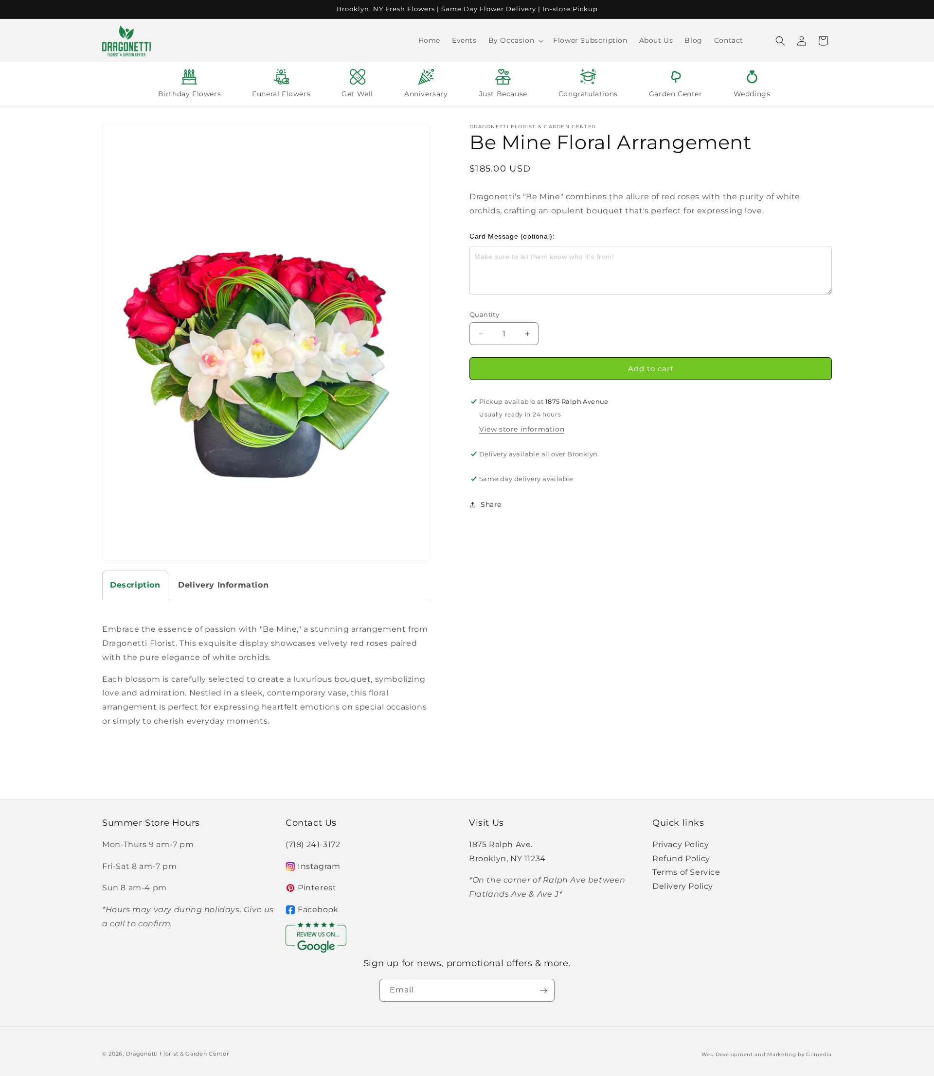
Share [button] (491, 504)
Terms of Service (686, 872)
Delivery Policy (682, 886)
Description (135, 585)
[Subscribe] (543, 990)
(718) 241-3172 (313, 844)
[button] (515, 40)
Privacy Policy (680, 844)
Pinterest (317, 887)
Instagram (319, 865)
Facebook (318, 909)
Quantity (484, 314)
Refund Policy (681, 858)
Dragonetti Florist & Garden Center (177, 1053)
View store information (521, 429)
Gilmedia (819, 1054)
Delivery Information (223, 585)
